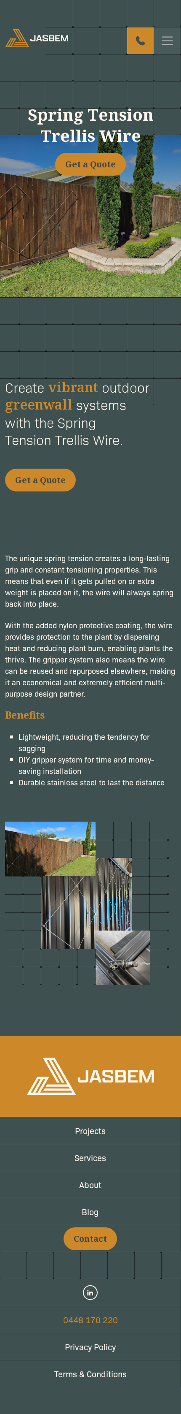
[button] (90, 164)
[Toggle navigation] (167, 40)
